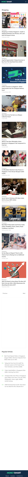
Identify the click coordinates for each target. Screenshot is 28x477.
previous (5, 293)
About (7, 476)
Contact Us (20, 476)
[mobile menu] (26, 1)
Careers (13, 476)
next (24, 293)
